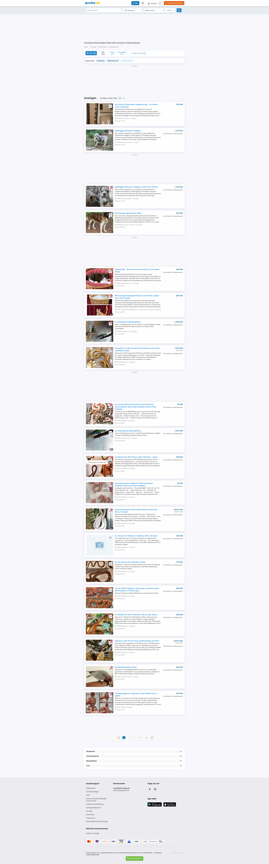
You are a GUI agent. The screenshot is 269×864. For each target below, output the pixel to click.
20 (120, 98)
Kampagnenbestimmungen (97, 821)
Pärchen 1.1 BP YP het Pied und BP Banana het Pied (137, 641)
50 (124, 98)
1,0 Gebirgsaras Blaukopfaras (128, 431)
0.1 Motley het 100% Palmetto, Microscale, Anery (136, 615)
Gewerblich (122, 53)
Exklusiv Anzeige (92, 833)
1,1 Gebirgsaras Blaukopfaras (128, 322)
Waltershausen (112, 61)
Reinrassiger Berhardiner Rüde (128, 213)
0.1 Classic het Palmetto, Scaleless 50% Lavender (136, 536)
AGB (88, 795)
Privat (112, 53)
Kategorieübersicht (93, 808)
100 (146, 737)
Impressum (90, 818)
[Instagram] (155, 789)
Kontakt (89, 811)
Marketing (90, 814)
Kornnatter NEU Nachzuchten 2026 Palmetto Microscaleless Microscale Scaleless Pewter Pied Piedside (135, 406)
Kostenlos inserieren (175, 3)
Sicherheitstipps (92, 792)
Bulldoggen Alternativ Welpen (128, 131)
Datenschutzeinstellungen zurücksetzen (96, 799)
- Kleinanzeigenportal (122, 789)
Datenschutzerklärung (95, 804)
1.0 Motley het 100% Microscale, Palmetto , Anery (136, 457)
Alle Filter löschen (126, 61)
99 (140, 737)
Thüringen (100, 61)
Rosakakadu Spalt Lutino (126, 667)
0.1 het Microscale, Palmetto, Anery (130, 562)
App (136, 3)
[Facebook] (150, 789)
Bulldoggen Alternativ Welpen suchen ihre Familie (136, 187)
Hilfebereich (91, 788)
